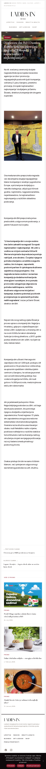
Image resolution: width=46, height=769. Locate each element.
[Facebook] (6, 750)
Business (13, 27)
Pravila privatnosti (11, 742)
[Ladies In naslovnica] (23, 14)
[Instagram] (11, 750)
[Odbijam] (43, 761)
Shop (34, 27)
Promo (7, 37)
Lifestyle (10, 22)
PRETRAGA (23, 19)
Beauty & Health (33, 22)
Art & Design (24, 27)
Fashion (20, 22)
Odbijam (21, 766)
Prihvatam (10, 766)
